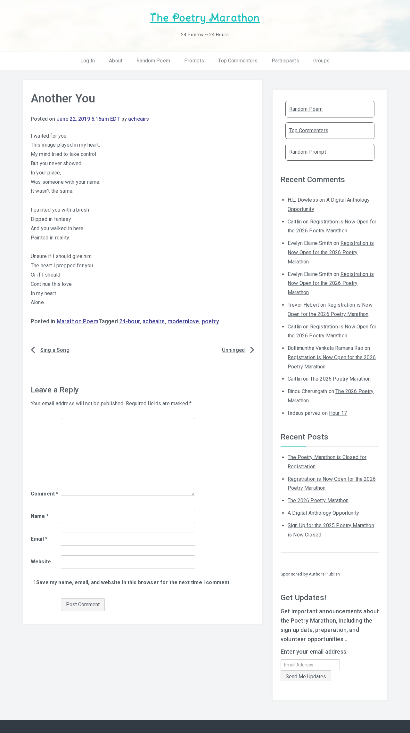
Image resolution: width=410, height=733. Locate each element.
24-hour (129, 321)
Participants (285, 61)
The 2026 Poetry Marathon (340, 379)
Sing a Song (55, 350)
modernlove (183, 321)
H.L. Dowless (303, 200)
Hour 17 (338, 413)
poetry (210, 321)
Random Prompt (307, 152)
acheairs (138, 119)
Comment (44, 494)
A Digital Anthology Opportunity (323, 513)
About (115, 61)
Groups (321, 61)
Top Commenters (237, 61)
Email (39, 539)
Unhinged (233, 350)
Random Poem (153, 61)
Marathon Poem (77, 321)
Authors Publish (324, 573)
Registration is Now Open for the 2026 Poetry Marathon (331, 252)
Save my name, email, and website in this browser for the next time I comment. (133, 582)
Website (41, 562)
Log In (87, 61)
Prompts (194, 61)
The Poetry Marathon (205, 17)
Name (40, 516)
